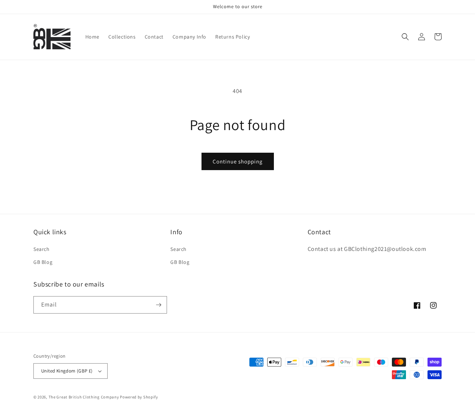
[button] (405, 37)
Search (41, 249)
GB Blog (42, 262)
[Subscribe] (158, 305)
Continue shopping (238, 161)
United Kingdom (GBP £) (67, 371)
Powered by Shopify (139, 397)
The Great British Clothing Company (84, 397)
